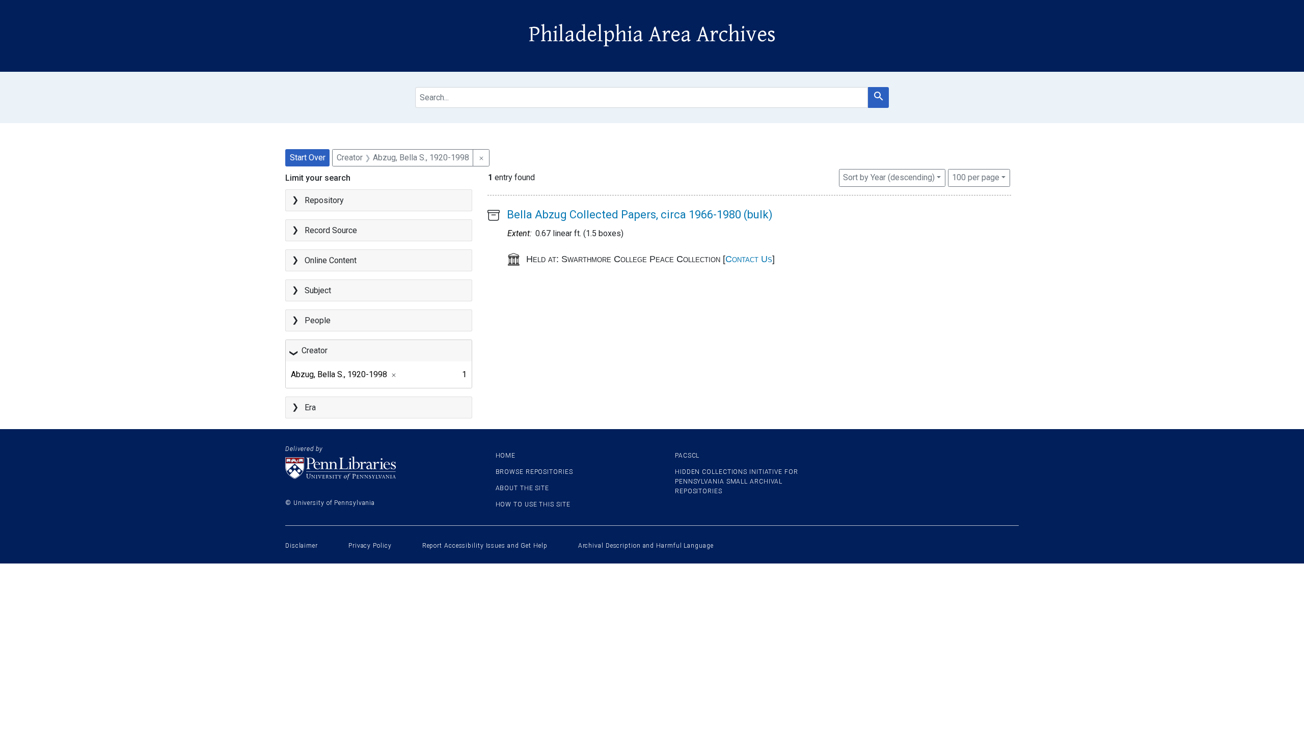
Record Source (331, 230)
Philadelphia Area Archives (652, 34)
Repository (324, 200)
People (318, 320)
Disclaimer (301, 545)
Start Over (307, 157)
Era (310, 407)
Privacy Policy (370, 545)
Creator (315, 350)
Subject (318, 290)
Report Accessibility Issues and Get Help (485, 545)
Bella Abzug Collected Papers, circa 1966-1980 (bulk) (640, 214)
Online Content (331, 260)
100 (975, 177)
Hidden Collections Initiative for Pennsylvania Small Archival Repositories (736, 481)
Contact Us (748, 259)
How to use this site (533, 504)
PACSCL (687, 455)
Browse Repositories (534, 471)
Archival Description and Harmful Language (646, 545)
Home (506, 455)
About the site (523, 488)
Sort (889, 177)
